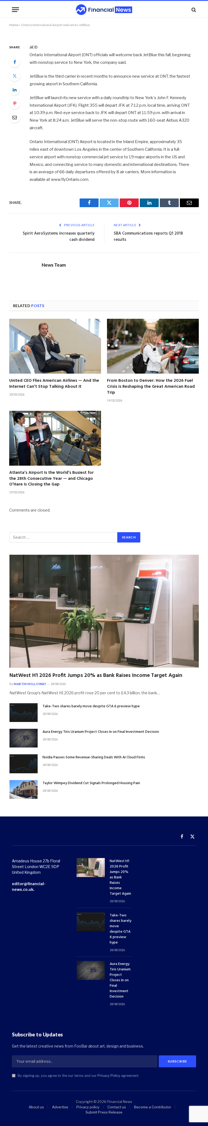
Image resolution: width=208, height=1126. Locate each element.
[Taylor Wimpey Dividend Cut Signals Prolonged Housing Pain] (23, 789)
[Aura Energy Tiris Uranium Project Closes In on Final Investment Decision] (23, 738)
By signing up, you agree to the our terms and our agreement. (78, 1076)
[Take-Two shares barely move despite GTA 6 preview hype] (23, 712)
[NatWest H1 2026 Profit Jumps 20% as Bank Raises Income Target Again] (104, 611)
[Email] (14, 117)
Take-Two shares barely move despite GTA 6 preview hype (91, 706)
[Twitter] (14, 75)
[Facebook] (14, 61)
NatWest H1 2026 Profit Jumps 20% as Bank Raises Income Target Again (95, 675)
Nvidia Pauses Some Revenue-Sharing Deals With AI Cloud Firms (94, 757)
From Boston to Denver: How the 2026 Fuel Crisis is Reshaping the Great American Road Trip (151, 387)
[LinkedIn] (14, 89)
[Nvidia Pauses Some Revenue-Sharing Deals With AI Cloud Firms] (23, 763)
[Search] (193, 10)
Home (13, 25)
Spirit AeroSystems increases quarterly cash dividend (59, 236)
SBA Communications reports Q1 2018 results (148, 236)
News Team (54, 265)
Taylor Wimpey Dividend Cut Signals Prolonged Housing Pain (91, 783)
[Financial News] (104, 9)
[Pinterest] (14, 103)
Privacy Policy (109, 1076)
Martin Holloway (30, 684)
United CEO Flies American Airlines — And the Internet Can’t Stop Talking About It (54, 384)
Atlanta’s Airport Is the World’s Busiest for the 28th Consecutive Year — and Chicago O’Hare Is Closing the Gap (51, 479)
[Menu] (15, 10)
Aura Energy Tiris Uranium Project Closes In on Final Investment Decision (101, 732)
